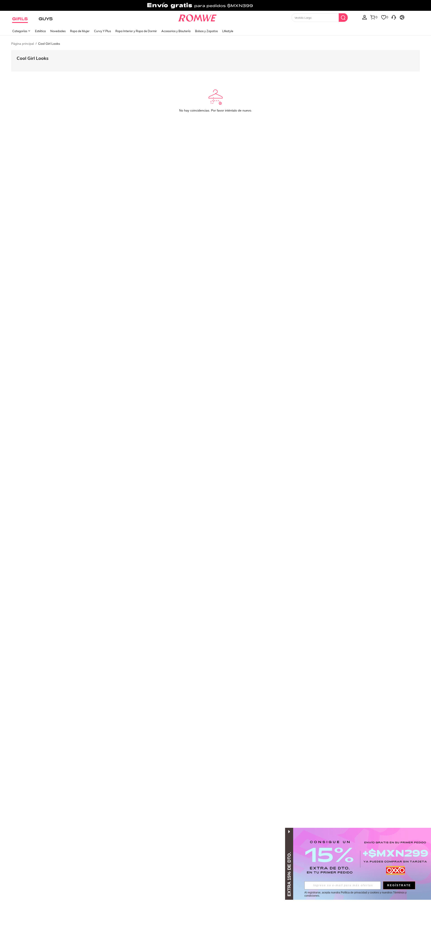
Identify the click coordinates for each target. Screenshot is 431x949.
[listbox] (364, 17)
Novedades (58, 31)
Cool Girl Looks (32, 58)
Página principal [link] (22, 43)
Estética (40, 31)
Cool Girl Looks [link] (49, 43)
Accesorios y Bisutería (176, 31)
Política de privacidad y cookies (360, 892)
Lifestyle (227, 31)
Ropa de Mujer (80, 31)
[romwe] (197, 17)
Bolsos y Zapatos (206, 31)
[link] (215, 5)
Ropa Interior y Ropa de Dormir (136, 31)
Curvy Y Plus (102, 31)
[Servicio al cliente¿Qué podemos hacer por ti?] (393, 17)
